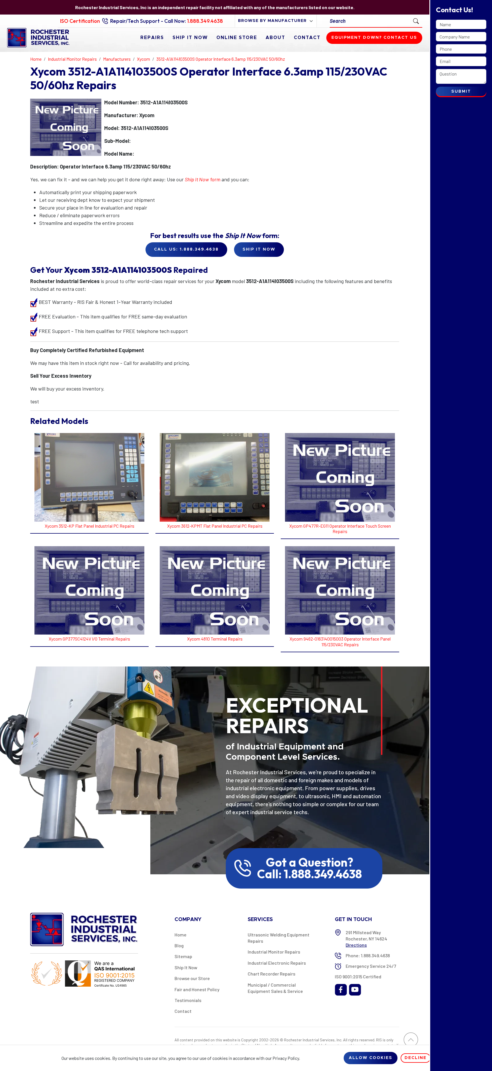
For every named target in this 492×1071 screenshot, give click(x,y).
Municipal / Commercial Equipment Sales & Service (275, 988)
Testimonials (188, 1000)
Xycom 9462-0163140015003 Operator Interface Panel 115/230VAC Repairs (340, 641)
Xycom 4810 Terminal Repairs (215, 638)
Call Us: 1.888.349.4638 (186, 249)
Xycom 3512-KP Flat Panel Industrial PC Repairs (89, 526)
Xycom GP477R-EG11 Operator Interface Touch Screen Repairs (340, 528)
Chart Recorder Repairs (271, 973)
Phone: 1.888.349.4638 (368, 955)
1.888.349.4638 (205, 21)
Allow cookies (370, 1058)
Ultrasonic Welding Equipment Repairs (278, 938)
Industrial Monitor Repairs (274, 951)
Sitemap (183, 956)
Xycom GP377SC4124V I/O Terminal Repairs (89, 638)
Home (180, 934)
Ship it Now (259, 249)
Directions (356, 945)
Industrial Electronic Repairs (277, 963)
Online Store (236, 37)
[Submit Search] (416, 20)
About (275, 37)
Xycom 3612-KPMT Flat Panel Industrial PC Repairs (215, 526)
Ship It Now (190, 37)
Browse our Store (192, 978)
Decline (416, 1058)
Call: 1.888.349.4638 (309, 874)
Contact (307, 37)
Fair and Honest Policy (197, 989)
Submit (461, 92)
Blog (179, 945)
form (202, 179)
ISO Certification (80, 21)
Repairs (152, 37)
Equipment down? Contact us (374, 38)
